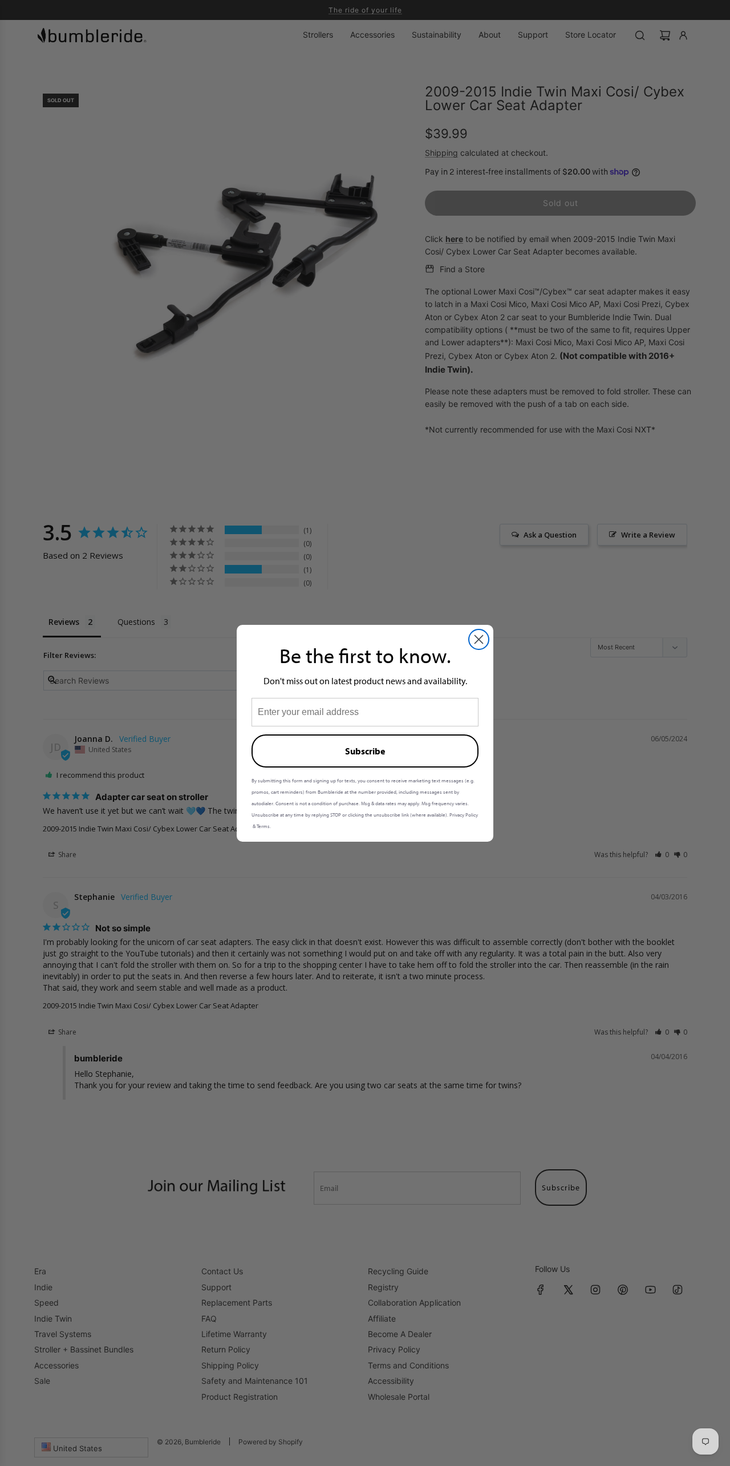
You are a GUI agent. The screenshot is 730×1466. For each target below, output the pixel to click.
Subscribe (365, 751)
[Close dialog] (479, 639)
